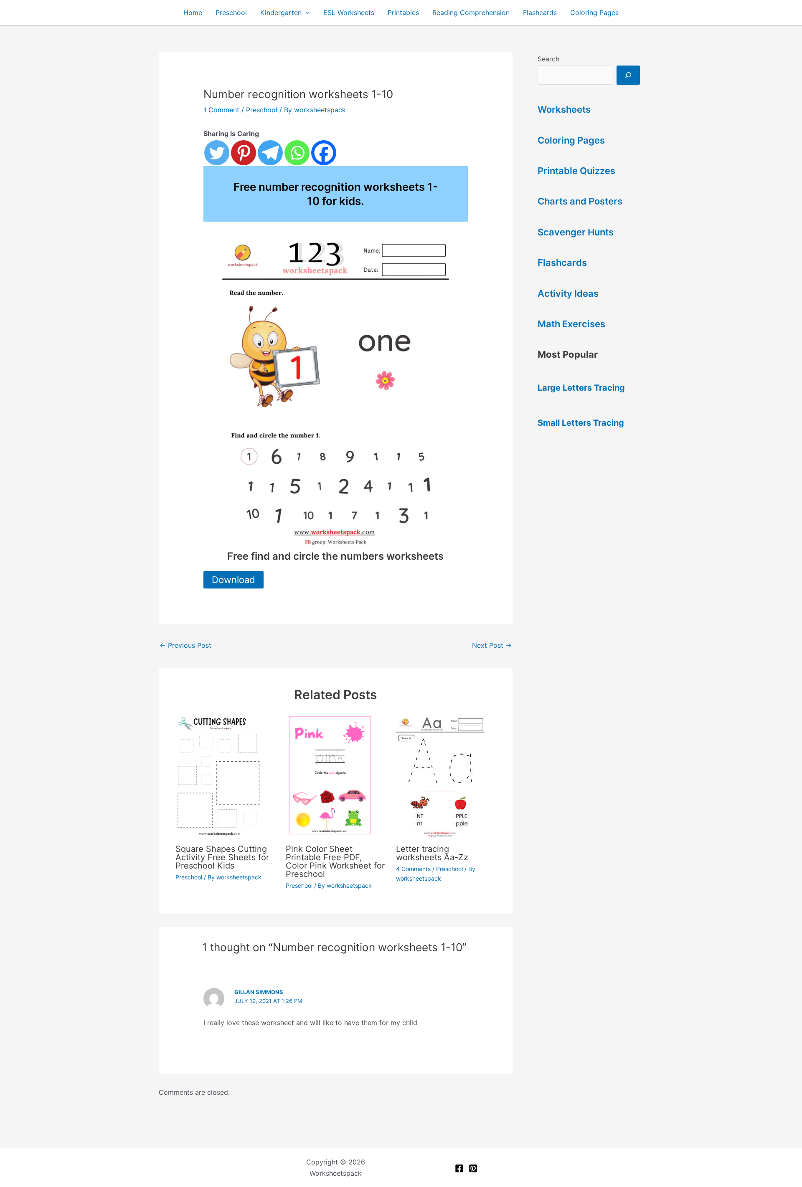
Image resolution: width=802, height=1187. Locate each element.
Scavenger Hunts (576, 232)
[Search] (628, 75)
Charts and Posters (580, 201)
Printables (403, 12)
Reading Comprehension (471, 12)
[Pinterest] (243, 152)
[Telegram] (270, 152)
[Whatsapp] (297, 152)
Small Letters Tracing (581, 423)
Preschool (231, 12)
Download (233, 579)
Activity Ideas (568, 293)
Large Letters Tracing (581, 388)
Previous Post (185, 645)
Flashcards (540, 12)
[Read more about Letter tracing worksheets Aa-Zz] (446, 775)
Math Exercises (571, 323)
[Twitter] (216, 152)
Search (548, 59)
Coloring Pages (594, 12)
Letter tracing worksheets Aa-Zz (432, 853)
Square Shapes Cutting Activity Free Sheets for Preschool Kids (222, 857)
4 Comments (413, 868)
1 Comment (221, 110)
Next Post (492, 645)
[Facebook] (323, 152)
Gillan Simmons (258, 992)
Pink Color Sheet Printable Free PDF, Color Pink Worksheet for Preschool (335, 861)
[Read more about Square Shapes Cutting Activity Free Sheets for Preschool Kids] (225, 775)
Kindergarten (281, 12)
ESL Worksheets (348, 12)
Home (192, 12)
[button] (306, 12)
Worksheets (564, 109)
